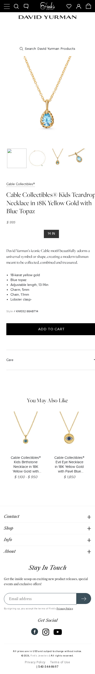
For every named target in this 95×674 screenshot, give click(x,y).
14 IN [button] (51, 233)
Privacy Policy (65, 608)
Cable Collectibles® (20, 184)
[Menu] (6, 6)
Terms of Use (60, 662)
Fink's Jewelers (39, 655)
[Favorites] (69, 6)
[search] (47, 48)
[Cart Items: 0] (88, 6)
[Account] (79, 6)
